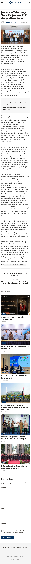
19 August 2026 (5, 411)
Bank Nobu (8, 264)
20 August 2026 (5, 380)
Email (3, 516)
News (17, 7)
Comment (4, 487)
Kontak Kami (6, 547)
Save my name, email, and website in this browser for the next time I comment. (14, 531)
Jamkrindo (15, 264)
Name (3, 508)
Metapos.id (23, 264)
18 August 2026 (5, 441)
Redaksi (13, 547)
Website (3, 523)
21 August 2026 (5, 321)
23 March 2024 (23, 22)
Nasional (10, 7)
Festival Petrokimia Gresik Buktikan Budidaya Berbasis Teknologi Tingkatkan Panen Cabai (14, 407)
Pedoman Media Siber (22, 547)
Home (2, 7)
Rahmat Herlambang (11, 22)
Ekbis (23, 7)
